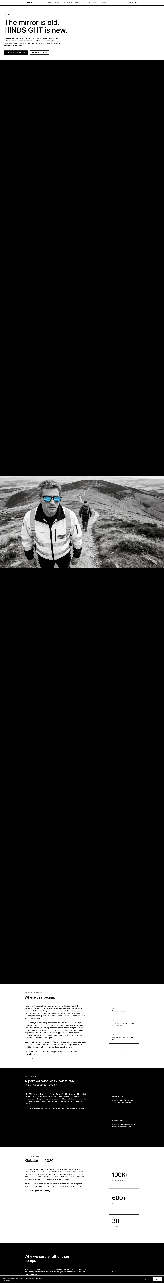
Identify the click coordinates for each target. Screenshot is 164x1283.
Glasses (95, 2)
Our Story (103, 2)
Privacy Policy (5, 1280)
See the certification (39, 52)
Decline (147, 1279)
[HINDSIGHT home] (29, 2)
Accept (157, 1279)
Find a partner (133, 2)
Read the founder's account (16, 52)
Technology (57, 2)
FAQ (110, 2)
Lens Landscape (68, 2)
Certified (77, 2)
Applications (86, 2)
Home (50, 2)
